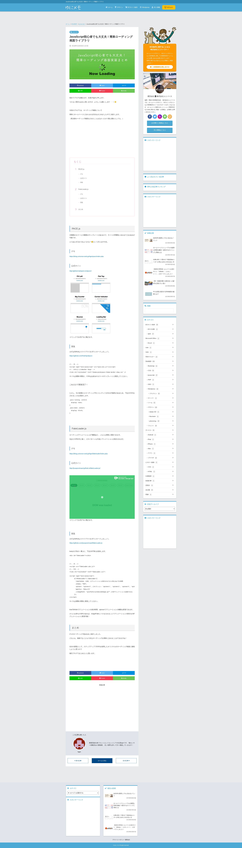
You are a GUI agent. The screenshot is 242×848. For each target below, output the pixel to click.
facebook (81, 85)
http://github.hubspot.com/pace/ (80, 271)
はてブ (124, 85)
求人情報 (157, 7)
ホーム (110, 7)
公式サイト (83, 178)
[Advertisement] (102, 141)
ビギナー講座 (151, 462)
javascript (82, 24)
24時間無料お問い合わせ (160, 67)
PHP (151, 379)
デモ (81, 174)
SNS (148, 352)
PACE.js (81, 169)
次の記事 (125, 760)
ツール (151, 402)
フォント (152, 425)
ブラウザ (152, 458)
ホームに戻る (102, 760)
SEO (151, 384)
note (148, 347)
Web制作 (74, 24)
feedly (124, 90)
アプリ (151, 453)
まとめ (80, 209)
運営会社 (170, 7)
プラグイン (154, 393)
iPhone (151, 444)
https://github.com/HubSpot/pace (80, 356)
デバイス (150, 430)
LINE (81, 90)
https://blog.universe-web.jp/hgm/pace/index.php (86, 256)
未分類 (149, 490)
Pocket (102, 90)
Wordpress (145, 7)
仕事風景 (150, 476)
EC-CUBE (152, 329)
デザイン (120, 7)
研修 (148, 494)
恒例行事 (150, 481)
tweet (103, 85)
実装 (81, 182)
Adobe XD (154, 412)
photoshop (154, 421)
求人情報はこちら (160, 130)
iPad (150, 439)
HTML (151, 471)
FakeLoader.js (83, 189)
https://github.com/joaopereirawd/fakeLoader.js (85, 543)
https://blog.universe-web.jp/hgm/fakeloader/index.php (88, 453)
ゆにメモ (116, 845)
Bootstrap (152, 366)
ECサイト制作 (133, 7)
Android (152, 435)
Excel (151, 343)
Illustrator (153, 416)
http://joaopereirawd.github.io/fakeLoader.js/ (84, 468)
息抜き (149, 485)
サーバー (152, 398)
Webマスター (151, 356)
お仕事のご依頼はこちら (159, 123)
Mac (150, 448)
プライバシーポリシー (118, 839)
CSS (151, 370)
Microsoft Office (152, 338)
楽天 (151, 334)
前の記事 (78, 760)
